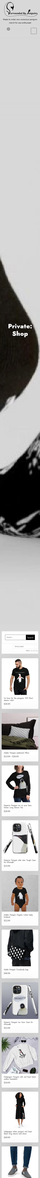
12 (31, 651)
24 (34, 651)
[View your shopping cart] (7, 31)
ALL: (37, 651)
